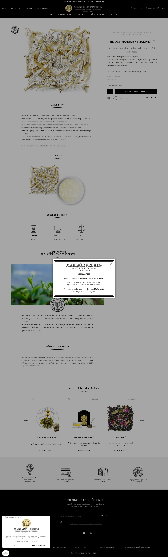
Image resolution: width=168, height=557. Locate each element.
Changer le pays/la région (84, 291)
